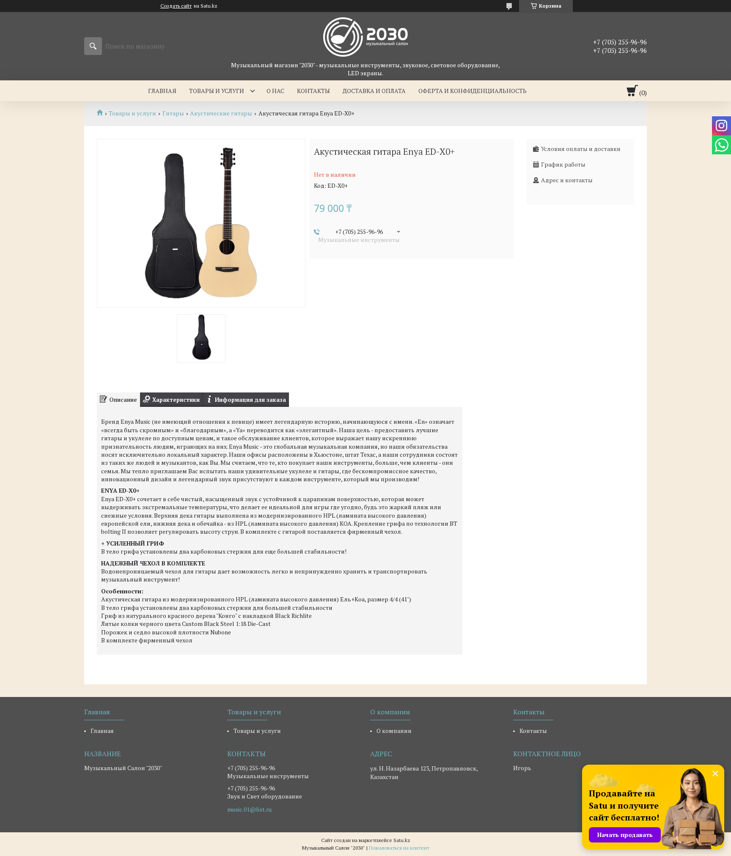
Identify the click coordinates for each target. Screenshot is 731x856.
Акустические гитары (221, 113)
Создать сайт (176, 6)
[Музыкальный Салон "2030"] (365, 36)
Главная (162, 91)
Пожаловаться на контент (399, 848)
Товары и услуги (216, 91)
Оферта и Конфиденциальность (472, 91)
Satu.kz (401, 840)
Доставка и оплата (374, 91)
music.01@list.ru (249, 809)
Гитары (173, 113)
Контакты (313, 91)
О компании (394, 731)
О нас (275, 91)
